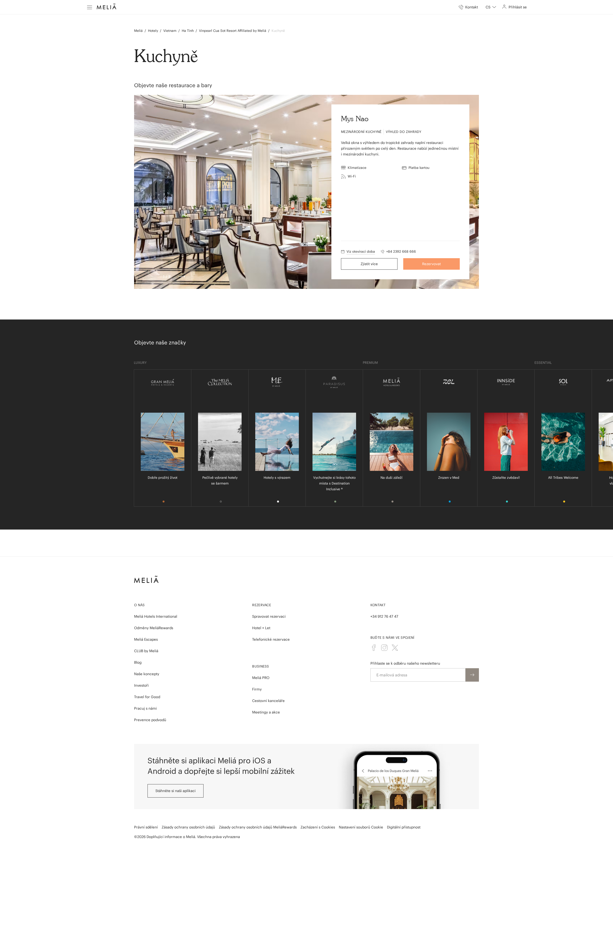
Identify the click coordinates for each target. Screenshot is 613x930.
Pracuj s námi (145, 708)
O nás (139, 605)
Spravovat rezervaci (269, 616)
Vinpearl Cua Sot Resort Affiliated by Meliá (232, 31)
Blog (138, 662)
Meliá (138, 31)
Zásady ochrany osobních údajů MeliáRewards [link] (258, 827)
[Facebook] (373, 647)
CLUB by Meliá (146, 651)
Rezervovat (431, 264)
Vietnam (169, 31)
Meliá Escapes (146, 639)
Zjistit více (369, 264)
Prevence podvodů (150, 720)
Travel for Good (147, 697)
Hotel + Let (261, 628)
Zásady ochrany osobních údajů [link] (188, 827)
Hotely (153, 31)
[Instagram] (384, 647)
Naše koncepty (146, 674)
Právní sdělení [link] (146, 827)
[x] (395, 647)
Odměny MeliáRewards (153, 628)
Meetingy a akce (266, 712)
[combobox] (491, 7)
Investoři (141, 685)
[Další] (181, 276)
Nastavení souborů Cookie (361, 827)
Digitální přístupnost (403, 827)
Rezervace (261, 605)
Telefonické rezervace (271, 639)
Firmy (257, 689)
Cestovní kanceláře (268, 700)
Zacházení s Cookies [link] (318, 827)
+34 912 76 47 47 (384, 616)
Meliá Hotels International (155, 616)
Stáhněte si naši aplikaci (175, 790)
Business (260, 666)
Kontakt (378, 605)
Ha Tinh (188, 31)
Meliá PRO (260, 677)
